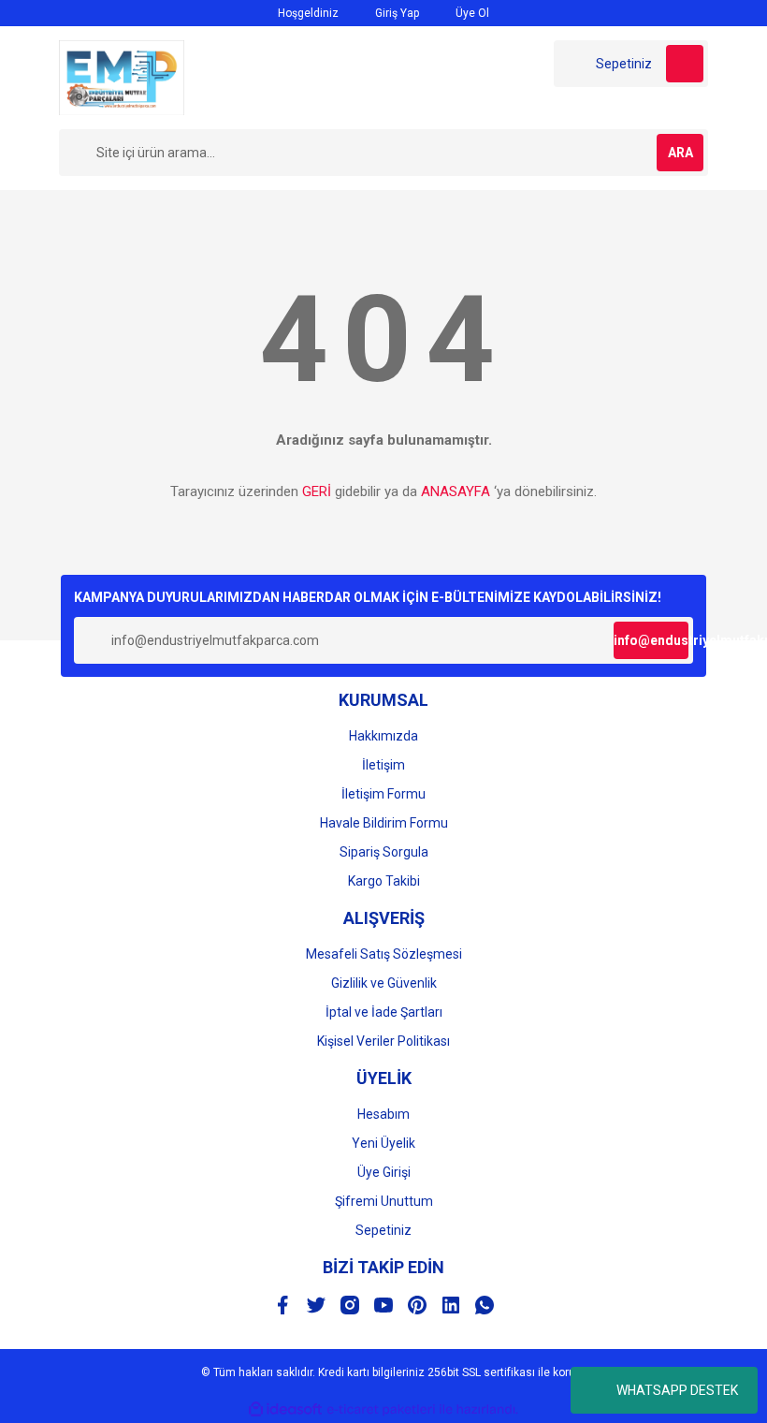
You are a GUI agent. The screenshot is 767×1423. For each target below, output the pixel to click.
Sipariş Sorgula (384, 851)
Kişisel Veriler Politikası (383, 1041)
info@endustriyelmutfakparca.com (651, 640)
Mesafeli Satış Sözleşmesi (384, 953)
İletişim (383, 764)
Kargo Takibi (384, 880)
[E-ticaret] (381, 1409)
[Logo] (121, 76)
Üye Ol (471, 13)
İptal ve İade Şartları (384, 1012)
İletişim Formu (383, 793)
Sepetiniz (383, 1230)
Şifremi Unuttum (384, 1201)
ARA (680, 152)
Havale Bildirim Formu (384, 822)
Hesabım (383, 1114)
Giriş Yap (395, 13)
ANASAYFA (455, 491)
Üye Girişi (384, 1172)
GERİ (316, 491)
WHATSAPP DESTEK (677, 1390)
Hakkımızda (383, 735)
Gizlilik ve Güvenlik (384, 983)
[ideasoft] (285, 1409)
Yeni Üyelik (383, 1143)
